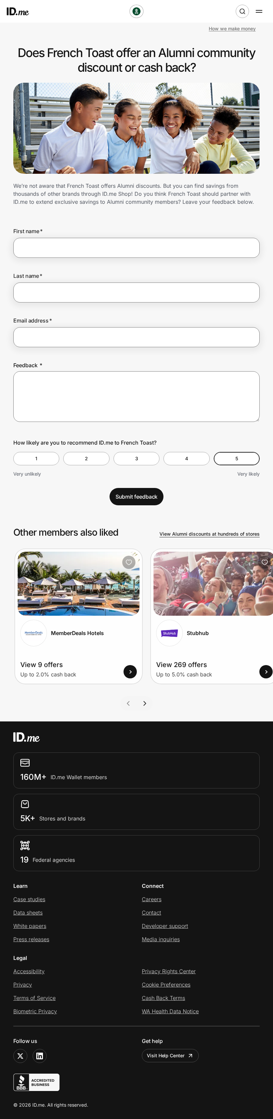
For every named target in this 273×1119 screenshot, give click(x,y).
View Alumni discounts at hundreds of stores (209, 534)
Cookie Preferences (166, 984)
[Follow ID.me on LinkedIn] (40, 1056)
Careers (151, 899)
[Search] (242, 11)
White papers (29, 926)
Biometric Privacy (35, 1011)
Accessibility (29, 971)
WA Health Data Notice (170, 1011)
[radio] (36, 458)
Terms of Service (34, 998)
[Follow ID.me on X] (20, 1056)
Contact (151, 912)
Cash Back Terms (163, 998)
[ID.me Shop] (22, 11)
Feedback (27, 365)
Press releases (31, 939)
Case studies (29, 899)
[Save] (129, 562)
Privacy (22, 984)
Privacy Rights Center (169, 971)
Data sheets (28, 912)
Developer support (165, 926)
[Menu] (259, 11)
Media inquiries (161, 939)
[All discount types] (136, 11)
